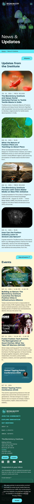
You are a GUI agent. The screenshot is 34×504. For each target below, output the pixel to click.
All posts (27, 58)
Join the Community (11, 416)
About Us (5, 426)
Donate (5, 457)
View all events (25, 257)
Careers (13, 457)
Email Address (6, 478)
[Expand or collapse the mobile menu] (30, 4)
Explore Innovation (11, 419)
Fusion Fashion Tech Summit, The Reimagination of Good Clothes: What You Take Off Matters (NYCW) (15, 342)
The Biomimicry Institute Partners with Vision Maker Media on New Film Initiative (15, 190)
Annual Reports (7, 434)
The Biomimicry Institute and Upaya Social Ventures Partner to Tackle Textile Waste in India (14, 99)
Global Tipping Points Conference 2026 (11, 389)
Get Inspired (8, 423)
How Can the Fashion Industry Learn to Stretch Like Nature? (11, 235)
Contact (4, 449)
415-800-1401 (6, 451)
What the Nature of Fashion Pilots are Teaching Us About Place (13, 145)
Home (4, 51)
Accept (17, 500)
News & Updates (7, 430)
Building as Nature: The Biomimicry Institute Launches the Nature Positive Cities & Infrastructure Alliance (12, 296)
